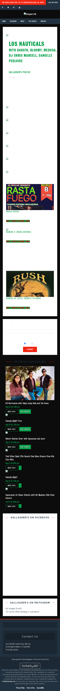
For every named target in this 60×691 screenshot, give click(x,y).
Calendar (13, 21)
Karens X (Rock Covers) (18, 232)
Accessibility (40, 688)
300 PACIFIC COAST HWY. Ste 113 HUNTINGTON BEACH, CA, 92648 (23, 2)
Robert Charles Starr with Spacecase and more (25, 438)
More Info (24, 221)
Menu (22, 21)
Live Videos (32, 21)
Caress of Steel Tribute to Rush (23, 298)
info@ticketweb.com (8, 681)
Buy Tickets (12, 221)
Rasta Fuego (12, 211)
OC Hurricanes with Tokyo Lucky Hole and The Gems (27, 403)
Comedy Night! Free (14, 421)
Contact (43, 21)
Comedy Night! (12, 477)
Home (4, 21)
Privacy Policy (20, 688)
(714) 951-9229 (53, 2)
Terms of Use (31, 688)
